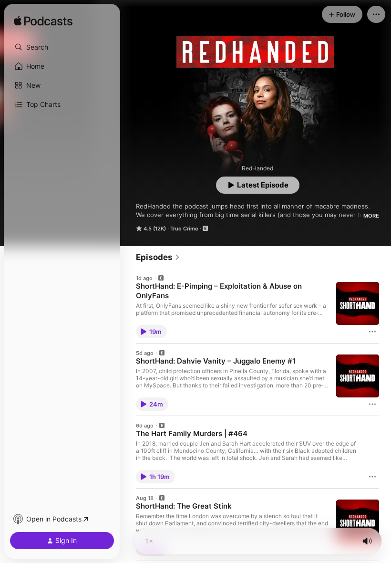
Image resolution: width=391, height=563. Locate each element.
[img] (43, 21)
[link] (158, 257)
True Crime (184, 228)
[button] (61, 47)
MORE (371, 215)
